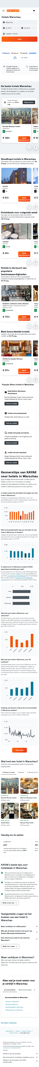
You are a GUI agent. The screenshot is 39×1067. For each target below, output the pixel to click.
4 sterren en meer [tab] (9, 772)
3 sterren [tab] (21, 772)
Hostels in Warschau (12, 1004)
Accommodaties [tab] (9, 990)
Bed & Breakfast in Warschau (14, 1007)
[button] (3, 10)
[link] (11, 403)
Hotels (18, 1031)
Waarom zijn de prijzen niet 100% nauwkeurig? (14, 1061)
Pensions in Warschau (12, 1001)
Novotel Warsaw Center (11, 126)
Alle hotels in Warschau (9, 1023)
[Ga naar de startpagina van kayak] (13, 10)
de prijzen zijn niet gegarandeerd (11, 1048)
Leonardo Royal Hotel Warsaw (16, 576)
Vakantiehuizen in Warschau (14, 1010)
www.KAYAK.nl (10, 1031)
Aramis (5, 186)
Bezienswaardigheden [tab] (26, 990)
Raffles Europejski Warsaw (13, 359)
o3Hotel (5, 242)
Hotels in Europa (26, 1031)
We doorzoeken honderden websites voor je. (18, 1057)
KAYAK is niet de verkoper (12, 1054)
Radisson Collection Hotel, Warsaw (16, 304)
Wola (18, 574)
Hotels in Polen (13, 1033)
